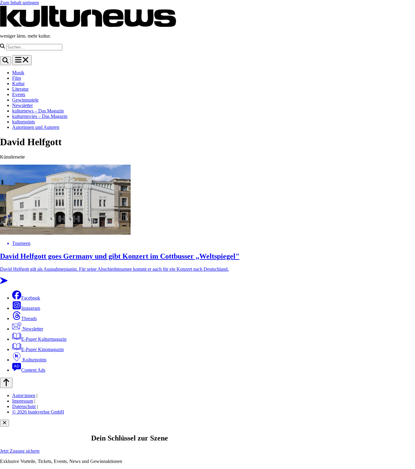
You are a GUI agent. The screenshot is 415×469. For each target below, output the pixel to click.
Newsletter (22, 105)
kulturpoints (23, 121)
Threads (29, 318)
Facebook (30, 297)
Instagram (30, 308)
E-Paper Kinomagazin (42, 349)
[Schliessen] (4, 423)
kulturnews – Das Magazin (38, 110)
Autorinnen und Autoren (35, 127)
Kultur (18, 83)
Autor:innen (23, 395)
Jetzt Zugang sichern (19, 451)
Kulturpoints (33, 359)
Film (16, 78)
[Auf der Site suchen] (5, 60)
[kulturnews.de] (88, 25)
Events (18, 94)
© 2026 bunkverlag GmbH (38, 411)
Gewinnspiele (25, 99)
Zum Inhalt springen (19, 2)
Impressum (22, 401)
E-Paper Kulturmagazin (44, 339)
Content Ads (33, 370)
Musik (18, 72)
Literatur (20, 89)
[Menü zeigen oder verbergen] (22, 60)
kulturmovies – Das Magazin (39, 116)
